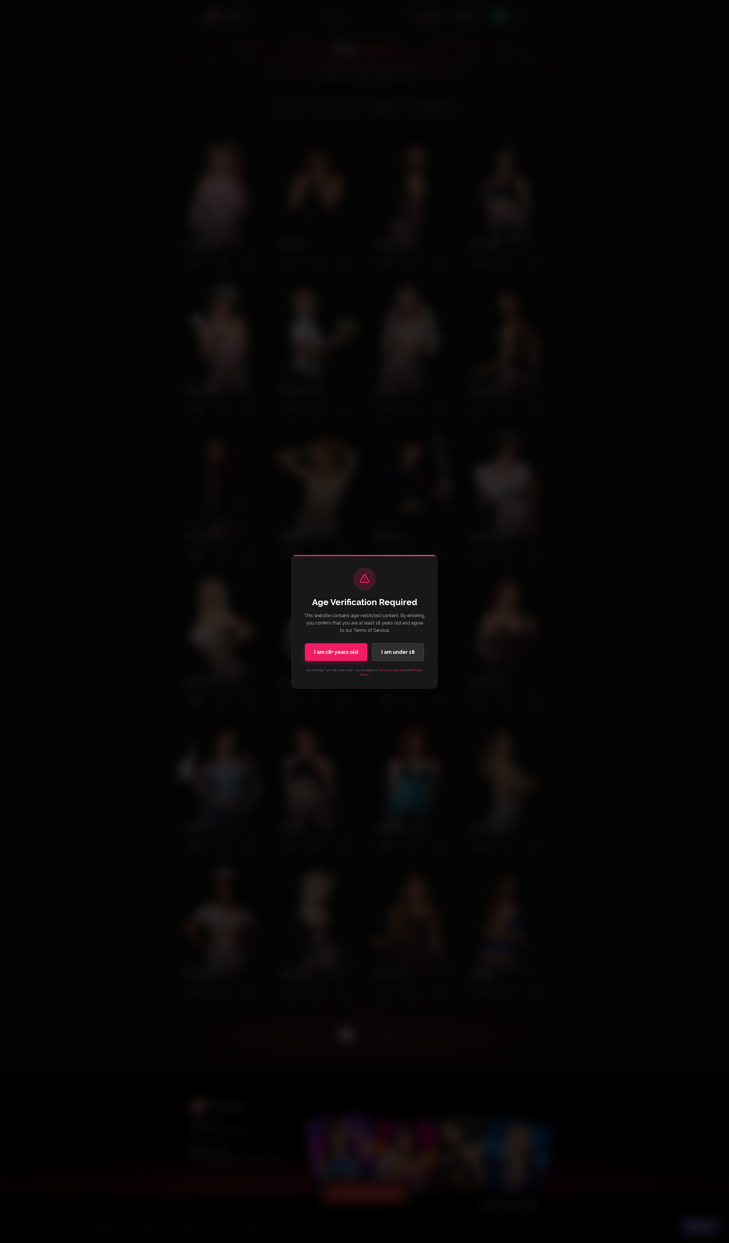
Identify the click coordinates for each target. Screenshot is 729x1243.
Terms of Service (391, 670)
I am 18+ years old (336, 652)
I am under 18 (398, 652)
